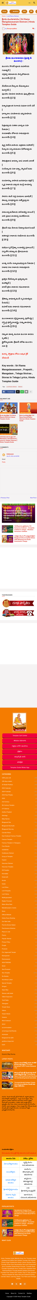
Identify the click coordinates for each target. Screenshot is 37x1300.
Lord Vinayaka (19, 890)
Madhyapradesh (19, 897)
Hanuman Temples (19, 867)
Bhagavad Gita (19, 822)
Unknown (10, 454)
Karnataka (19, 873)
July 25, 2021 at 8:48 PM (13, 456)
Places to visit (19, 931)
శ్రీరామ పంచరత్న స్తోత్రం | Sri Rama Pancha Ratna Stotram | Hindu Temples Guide (27, 418)
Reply (3, 462)
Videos (19, 1010)
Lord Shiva (19, 887)
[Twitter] (18, 391)
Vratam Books (19, 1014)
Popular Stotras (19, 938)
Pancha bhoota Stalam (19, 925)
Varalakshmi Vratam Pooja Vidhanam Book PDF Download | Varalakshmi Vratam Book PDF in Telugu (24, 1212)
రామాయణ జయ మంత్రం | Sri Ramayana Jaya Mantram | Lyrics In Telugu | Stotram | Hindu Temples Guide (8, 439)
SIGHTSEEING (19, 962)
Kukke (19, 884)
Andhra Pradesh (19, 812)
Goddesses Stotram (19, 853)
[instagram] (24, 1284)
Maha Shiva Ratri (19, 904)
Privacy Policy (19, 942)
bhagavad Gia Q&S (19, 1037)
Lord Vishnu (19, 894)
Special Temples (19, 983)
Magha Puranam (19, 901)
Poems (19, 935)
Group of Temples (19, 856)
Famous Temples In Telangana (19, 843)
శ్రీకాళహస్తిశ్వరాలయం (11, 1189)
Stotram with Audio (19, 993)
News (19, 911)
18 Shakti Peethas (19, 784)
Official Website (19, 914)
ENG (24, 11)
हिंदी (31, 11)
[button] (2, 3)
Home (4, 11)
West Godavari (19, 1020)
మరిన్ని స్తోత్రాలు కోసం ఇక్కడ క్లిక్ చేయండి (15, 355)
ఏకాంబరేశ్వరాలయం (11, 1164)
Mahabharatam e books (19, 908)
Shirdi (19, 966)
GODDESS (19, 849)
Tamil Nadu (19, 1000)
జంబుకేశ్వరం (10, 1172)
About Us (13, 1293)
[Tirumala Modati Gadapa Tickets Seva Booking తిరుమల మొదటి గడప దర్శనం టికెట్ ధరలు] (7, 1085)
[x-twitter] (16, 1284)
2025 (19, 798)
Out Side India (19, 921)
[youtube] (20, 1284)
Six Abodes (19, 976)
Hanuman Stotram (19, 863)
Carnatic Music (19, 832)
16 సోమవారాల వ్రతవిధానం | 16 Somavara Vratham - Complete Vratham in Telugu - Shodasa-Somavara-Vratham (24, 528)
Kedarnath (19, 877)
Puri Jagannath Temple (19, 952)
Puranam (19, 949)
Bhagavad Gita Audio (19, 826)
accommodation (19, 1027)
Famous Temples (19, 839)
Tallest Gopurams (19, 996)
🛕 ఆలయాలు (14, 11)
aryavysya (19, 1034)
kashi (19, 1044)
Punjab (19, 945)
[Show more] (31, 391)
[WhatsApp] (22, 391)
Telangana (19, 1003)
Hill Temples (19, 870)
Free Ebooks (19, 846)
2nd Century (19, 801)
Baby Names (19, 819)
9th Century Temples (19, 805)
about (19, 1024)
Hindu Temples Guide (24, 1296)
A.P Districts (19, 808)
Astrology (19, 815)
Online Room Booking (19, 918)
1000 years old (19, 778)
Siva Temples (19, 973)
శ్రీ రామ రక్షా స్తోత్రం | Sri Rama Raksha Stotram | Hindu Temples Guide (8, 417)
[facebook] (12, 1284)
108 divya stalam (19, 781)
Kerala (19, 880)
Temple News (19, 1007)
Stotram (20, 386)
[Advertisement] (18, 568)
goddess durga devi (19, 1041)
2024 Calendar (19, 788)
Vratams (19, 1017)
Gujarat (19, 860)
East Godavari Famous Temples (19, 836)
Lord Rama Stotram (13, 16)
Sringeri (19, 986)
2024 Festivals (19, 791)
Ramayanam (19, 955)
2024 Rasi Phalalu (19, 795)
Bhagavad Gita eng (19, 829)
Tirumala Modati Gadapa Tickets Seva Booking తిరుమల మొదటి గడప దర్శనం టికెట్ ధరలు (24, 1084)
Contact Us (21, 1293)
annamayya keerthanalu (19, 1031)
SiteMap (29, 1293)
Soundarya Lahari (19, 979)
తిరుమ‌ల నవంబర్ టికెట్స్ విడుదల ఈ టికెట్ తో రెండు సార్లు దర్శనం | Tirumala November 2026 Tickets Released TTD (25, 1065)
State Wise (19, 990)
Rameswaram (19, 959)
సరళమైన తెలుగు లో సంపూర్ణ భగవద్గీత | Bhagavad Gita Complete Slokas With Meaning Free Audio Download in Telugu (24, 538)
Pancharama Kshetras (19, 928)
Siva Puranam (19, 969)
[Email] (26, 391)
